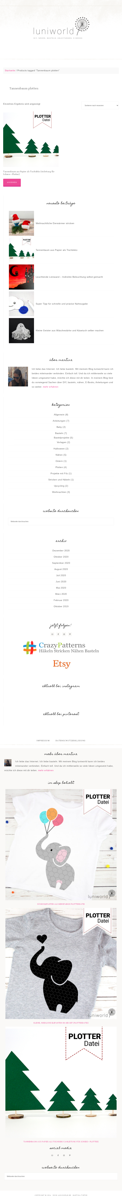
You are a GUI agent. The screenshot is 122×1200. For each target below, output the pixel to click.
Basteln (59, 433)
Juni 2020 (61, 581)
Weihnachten (59, 492)
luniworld (61, 28)
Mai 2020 (61, 587)
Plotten (59, 467)
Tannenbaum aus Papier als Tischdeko (57, 250)
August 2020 (61, 569)
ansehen (12, 182)
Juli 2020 (61, 575)
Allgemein (59, 414)
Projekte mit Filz (59, 473)
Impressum (43, 740)
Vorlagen (61, 442)
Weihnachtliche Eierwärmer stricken (55, 223)
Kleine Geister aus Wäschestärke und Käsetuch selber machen (70, 330)
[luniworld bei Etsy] (61, 663)
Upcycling (59, 486)
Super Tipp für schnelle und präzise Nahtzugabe (62, 303)
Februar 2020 (61, 600)
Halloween (59, 448)
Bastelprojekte (61, 437)
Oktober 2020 (61, 556)
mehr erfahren (50, 386)
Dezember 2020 (61, 550)
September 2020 (61, 563)
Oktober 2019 (61, 606)
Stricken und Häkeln (59, 479)
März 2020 (61, 594)
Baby (59, 427)
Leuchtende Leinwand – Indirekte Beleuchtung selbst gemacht (69, 277)
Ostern (59, 461)
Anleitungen (59, 421)
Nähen (59, 455)
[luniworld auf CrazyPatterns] (61, 647)
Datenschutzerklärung (71, 740)
